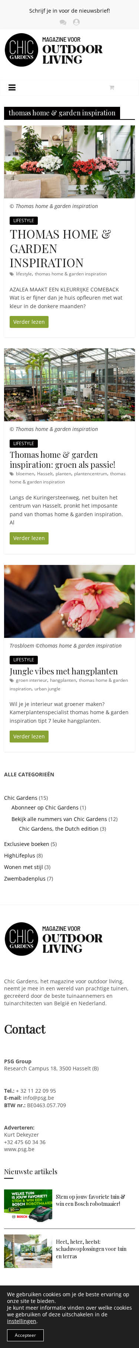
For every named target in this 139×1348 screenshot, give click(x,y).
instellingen (21, 1321)
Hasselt (45, 473)
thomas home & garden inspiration (71, 274)
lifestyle (24, 274)
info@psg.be (38, 1097)
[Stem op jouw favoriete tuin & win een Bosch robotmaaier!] (28, 1193)
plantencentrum (90, 473)
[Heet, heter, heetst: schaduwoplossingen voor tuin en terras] (28, 1238)
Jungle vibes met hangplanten (64, 671)
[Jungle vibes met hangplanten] (69, 568)
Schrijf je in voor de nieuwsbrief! (69, 10)
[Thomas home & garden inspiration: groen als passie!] (69, 352)
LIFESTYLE (23, 220)
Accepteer (25, 1335)
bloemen (25, 473)
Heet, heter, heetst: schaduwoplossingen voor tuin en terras (91, 1249)
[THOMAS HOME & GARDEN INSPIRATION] (69, 129)
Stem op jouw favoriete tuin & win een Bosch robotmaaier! (90, 1200)
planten (63, 473)
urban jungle (47, 689)
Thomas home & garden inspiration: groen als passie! (62, 459)
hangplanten (63, 680)
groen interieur (31, 680)
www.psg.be (20, 1149)
